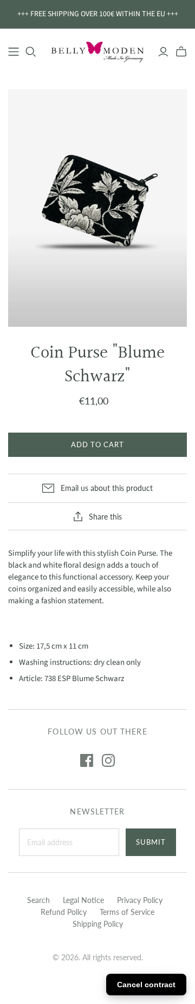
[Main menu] (13, 51)
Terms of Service (127, 912)
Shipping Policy (98, 923)
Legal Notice (83, 900)
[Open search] (30, 51)
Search (38, 900)
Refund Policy (64, 912)
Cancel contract (146, 984)
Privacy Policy (139, 900)
